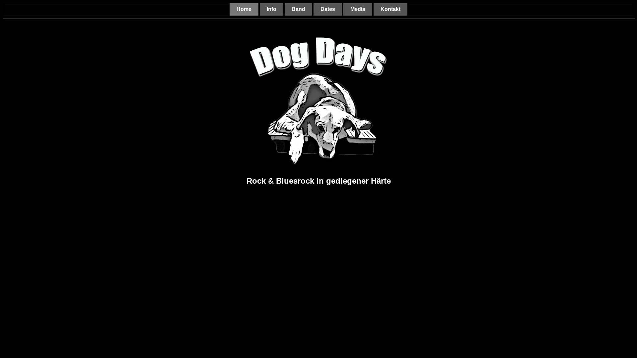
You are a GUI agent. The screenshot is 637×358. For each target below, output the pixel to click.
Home (244, 9)
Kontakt (390, 9)
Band (298, 9)
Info (271, 9)
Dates (327, 9)
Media (357, 9)
